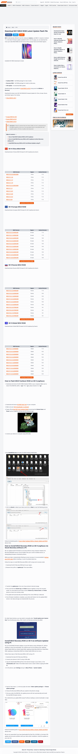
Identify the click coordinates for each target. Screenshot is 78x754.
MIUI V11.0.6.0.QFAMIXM (12, 368)
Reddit (21, 741)
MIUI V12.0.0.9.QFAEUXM (12, 252)
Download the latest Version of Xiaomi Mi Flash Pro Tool (59, 32)
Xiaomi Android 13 (35, 5)
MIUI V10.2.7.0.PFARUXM (12, 313)
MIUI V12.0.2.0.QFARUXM (12, 293)
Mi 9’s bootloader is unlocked (21, 407)
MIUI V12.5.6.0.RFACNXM (12, 174)
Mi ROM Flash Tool (22, 404)
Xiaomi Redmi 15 (62, 93)
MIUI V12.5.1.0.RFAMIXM (12, 348)
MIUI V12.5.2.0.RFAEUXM (12, 232)
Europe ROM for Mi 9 (11, 116)
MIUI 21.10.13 (9, 196)
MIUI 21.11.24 (9, 177)
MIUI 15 (9, 5)
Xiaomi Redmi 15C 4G (63, 88)
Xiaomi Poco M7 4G (62, 77)
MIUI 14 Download (17, 5)
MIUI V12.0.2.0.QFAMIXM (12, 360)
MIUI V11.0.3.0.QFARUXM (12, 304)
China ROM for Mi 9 (11, 98)
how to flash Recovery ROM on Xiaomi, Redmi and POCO (33, 729)
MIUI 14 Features (26, 5)
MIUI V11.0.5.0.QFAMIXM (12, 371)
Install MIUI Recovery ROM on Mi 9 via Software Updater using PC (24, 143)
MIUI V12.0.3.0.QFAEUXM (12, 243)
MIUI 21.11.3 (9, 188)
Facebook (15, 741)
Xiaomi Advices (24, 752)
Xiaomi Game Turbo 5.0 (63, 5)
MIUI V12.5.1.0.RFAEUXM (12, 235)
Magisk (42, 5)
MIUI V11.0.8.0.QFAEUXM (12, 257)
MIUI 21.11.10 (9, 182)
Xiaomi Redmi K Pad (62, 104)
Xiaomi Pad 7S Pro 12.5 (63, 110)
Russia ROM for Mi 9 (11, 119)
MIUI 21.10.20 (9, 194)
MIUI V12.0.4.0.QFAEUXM (12, 241)
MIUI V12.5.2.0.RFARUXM (12, 290)
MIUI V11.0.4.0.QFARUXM (12, 301)
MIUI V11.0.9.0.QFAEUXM (12, 254)
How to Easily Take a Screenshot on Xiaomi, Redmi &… (59, 67)
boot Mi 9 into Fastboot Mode (20, 409)
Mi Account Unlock (73, 5)
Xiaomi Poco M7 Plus (62, 82)
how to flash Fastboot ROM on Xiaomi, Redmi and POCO (33, 541)
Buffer (27, 741)
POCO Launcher (53, 5)
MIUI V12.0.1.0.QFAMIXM (12, 362)
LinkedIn (34, 741)
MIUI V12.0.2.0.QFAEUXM (12, 246)
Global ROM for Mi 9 (11, 121)
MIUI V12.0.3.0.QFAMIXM (12, 357)
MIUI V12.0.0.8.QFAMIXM (12, 365)
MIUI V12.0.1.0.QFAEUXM (12, 249)
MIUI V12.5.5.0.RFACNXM (12, 185)
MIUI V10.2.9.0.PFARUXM (12, 307)
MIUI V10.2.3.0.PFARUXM (12, 315)
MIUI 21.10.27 (9, 191)
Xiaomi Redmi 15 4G (62, 99)
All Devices (68, 114)
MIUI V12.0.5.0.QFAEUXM (12, 238)
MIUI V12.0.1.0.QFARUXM (12, 296)
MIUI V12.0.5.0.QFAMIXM (12, 351)
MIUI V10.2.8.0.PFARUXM (12, 310)
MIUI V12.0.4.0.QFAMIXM (12, 354)
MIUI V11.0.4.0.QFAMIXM (12, 374)
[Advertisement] (39, 15)
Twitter (8, 741)
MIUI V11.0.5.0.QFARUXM (12, 299)
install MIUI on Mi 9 (25, 88)
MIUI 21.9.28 (9, 199)
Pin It (40, 741)
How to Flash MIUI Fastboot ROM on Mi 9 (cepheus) (21, 137)
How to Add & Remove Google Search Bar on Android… (59, 59)
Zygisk (46, 5)
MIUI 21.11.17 (9, 180)
